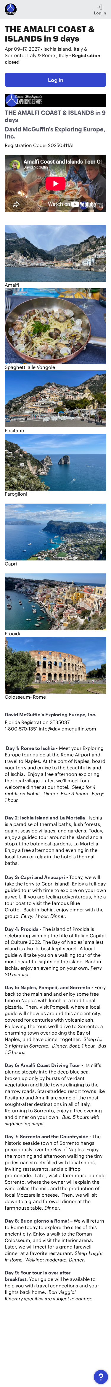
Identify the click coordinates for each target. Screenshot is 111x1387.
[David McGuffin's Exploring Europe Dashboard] (11, 9)
